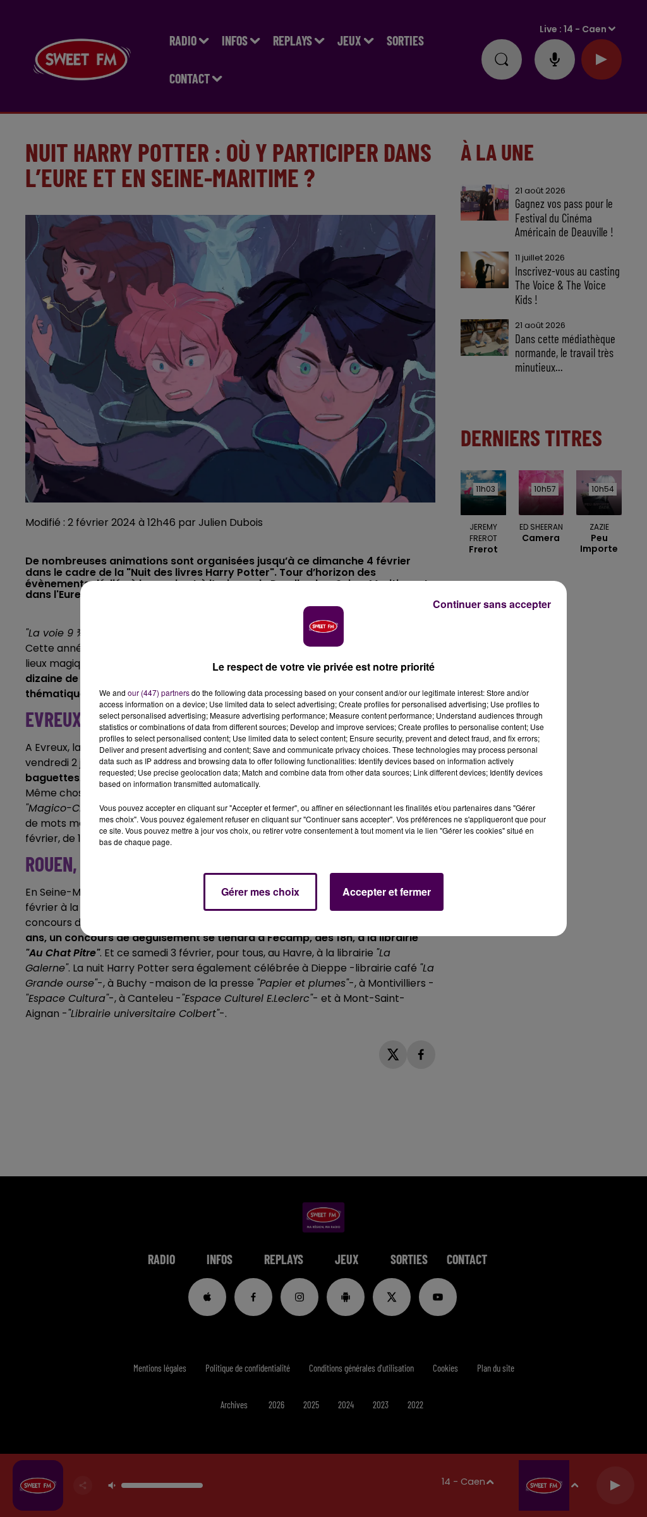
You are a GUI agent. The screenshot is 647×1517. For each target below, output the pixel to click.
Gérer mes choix (260, 891)
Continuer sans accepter (492, 604)
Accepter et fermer (386, 891)
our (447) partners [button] (159, 692)
